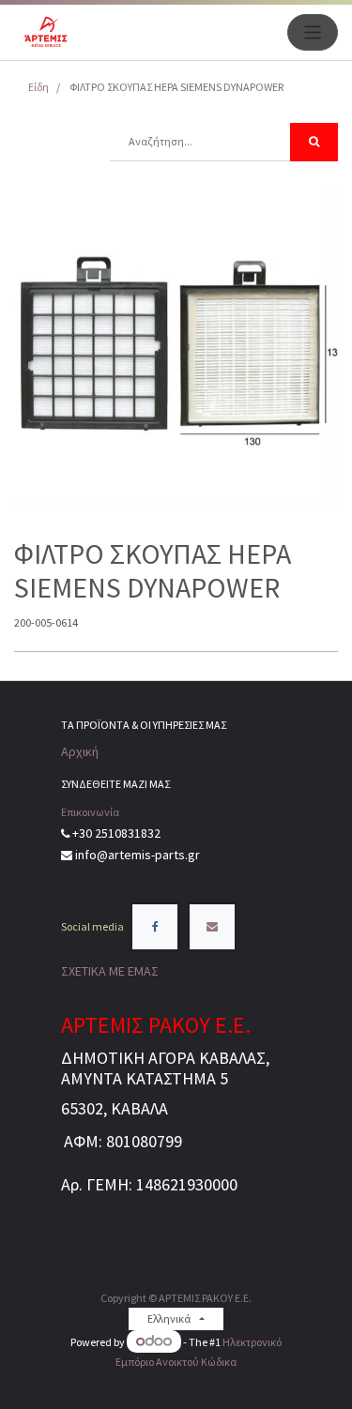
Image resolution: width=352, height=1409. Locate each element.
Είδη (38, 87)
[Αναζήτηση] (314, 142)
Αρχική (80, 751)
